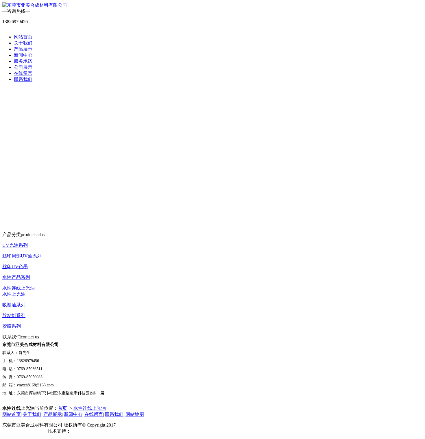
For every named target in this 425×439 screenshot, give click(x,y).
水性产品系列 (16, 277)
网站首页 (23, 36)
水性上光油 (13, 294)
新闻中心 (23, 55)
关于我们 (23, 42)
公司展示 (23, 67)
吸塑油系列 (13, 304)
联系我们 (23, 79)
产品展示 (23, 49)
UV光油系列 (15, 245)
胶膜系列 (11, 326)
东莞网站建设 (85, 431)
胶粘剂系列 (13, 315)
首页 (62, 408)
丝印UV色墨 (15, 266)
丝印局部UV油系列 (22, 255)
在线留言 (23, 73)
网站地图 (134, 414)
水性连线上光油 (18, 288)
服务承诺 (23, 61)
